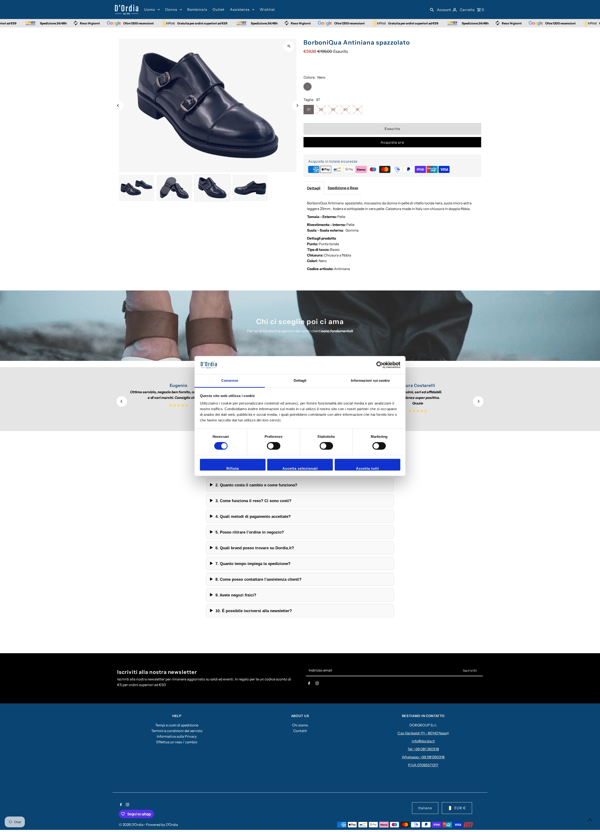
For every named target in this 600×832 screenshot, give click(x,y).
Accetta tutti (367, 468)
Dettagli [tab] (300, 380)
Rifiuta (232, 468)
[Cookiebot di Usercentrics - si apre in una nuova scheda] (379, 365)
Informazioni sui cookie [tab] (370, 380)
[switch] (273, 446)
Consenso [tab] (229, 380)
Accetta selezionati (300, 468)
